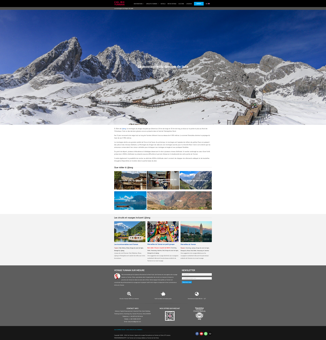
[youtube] (201, 333)
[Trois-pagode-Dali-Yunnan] (196, 222)
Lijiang (124, 128)
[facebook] (197, 333)
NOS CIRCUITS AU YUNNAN (134, 329)
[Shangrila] (163, 222)
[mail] (210, 333)
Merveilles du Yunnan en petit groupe (160, 244)
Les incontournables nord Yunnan (126, 244)
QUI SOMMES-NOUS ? (120, 329)
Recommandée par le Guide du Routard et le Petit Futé (137, 274)
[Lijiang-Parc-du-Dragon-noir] (129, 222)
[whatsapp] (205, 333)
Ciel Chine (156, 338)
